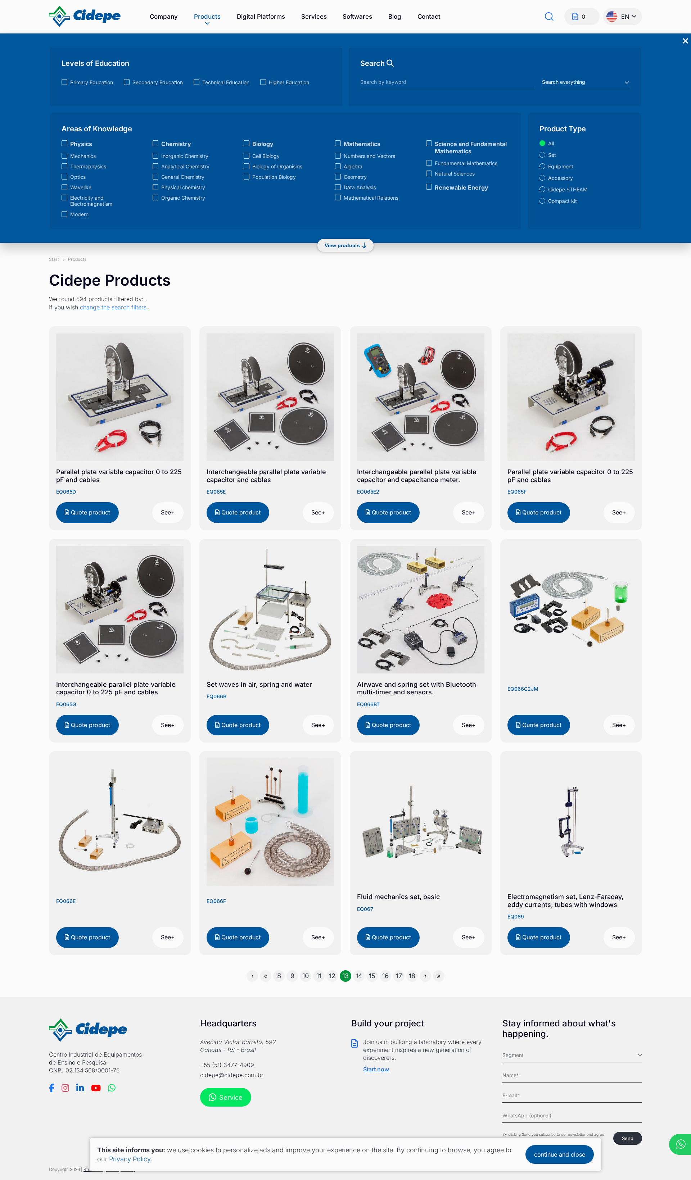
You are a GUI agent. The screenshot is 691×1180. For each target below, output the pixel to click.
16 (385, 976)
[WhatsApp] (112, 1088)
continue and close (559, 1154)
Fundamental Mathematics (466, 163)
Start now (376, 1069)
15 (372, 976)
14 (359, 976)
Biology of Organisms (277, 166)
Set (552, 155)
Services (314, 16)
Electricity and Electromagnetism (91, 201)
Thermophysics (88, 166)
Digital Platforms (261, 16)
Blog (394, 16)
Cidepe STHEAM (568, 189)
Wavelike (80, 187)
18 (412, 976)
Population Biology (274, 177)
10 (305, 976)
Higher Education (289, 82)
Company (164, 16)
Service (231, 1097)
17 (399, 976)
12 (332, 976)
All (551, 143)
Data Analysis (360, 187)
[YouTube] (96, 1088)
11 (318, 976)
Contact (429, 16)
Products (207, 16)
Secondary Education (157, 82)
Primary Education (91, 82)
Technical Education (225, 82)
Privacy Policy (129, 1159)
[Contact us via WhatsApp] (680, 1145)
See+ (168, 512)
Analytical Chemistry (185, 166)
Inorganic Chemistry (184, 156)
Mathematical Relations (371, 198)
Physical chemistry (183, 187)
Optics (78, 177)
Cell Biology (266, 156)
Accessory (560, 178)
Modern (79, 214)
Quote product (89, 512)
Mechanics (83, 156)
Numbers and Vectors (369, 156)
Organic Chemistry (183, 198)
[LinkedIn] (80, 1088)
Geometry (355, 177)
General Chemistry (182, 177)
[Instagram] (65, 1088)
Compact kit (562, 201)
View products (342, 245)
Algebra (353, 166)
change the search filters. (114, 307)
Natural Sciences (455, 174)
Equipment (560, 166)
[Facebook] (51, 1088)
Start (54, 259)
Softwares (357, 16)
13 (345, 976)
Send (627, 1138)
